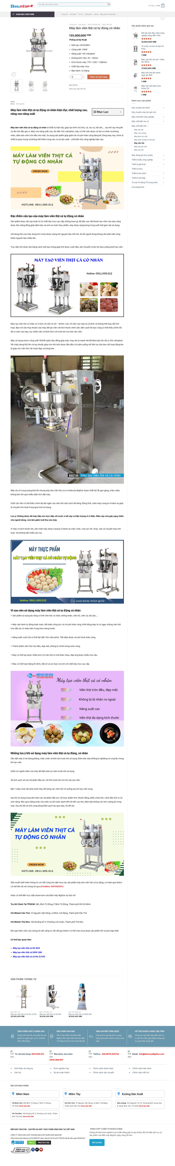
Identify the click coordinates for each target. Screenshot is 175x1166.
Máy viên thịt (139, 143)
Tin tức (80, 14)
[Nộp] (109, 4)
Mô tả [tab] (12, 104)
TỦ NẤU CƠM (55, 1162)
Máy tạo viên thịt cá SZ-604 (50, 1014)
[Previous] (15, 49)
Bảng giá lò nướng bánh (108, 14)
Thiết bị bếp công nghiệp (142, 160)
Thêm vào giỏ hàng (98, 77)
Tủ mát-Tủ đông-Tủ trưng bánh (145, 182)
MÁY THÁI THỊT (43, 1162)
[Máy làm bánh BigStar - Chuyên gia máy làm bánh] (22, 5)
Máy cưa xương (140, 133)
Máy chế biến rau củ (140, 121)
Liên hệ (96, 14)
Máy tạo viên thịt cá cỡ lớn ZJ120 (23, 1014)
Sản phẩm (82, 24)
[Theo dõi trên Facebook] (33, 1149)
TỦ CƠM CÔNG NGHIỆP (70, 1162)
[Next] (61, 49)
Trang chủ (64, 14)
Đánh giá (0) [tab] (20, 104)
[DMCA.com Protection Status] (39, 1142)
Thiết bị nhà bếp (138, 178)
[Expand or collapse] (120, 112)
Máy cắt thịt (138, 130)
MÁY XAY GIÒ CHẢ (86, 1162)
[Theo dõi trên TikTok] (37, 1149)
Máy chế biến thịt (139, 126)
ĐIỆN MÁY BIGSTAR (17, 1162)
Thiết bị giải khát (139, 164)
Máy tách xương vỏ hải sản (144, 140)
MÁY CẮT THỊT (31, 1162)
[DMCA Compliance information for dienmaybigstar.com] (21, 1150)
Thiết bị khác (137, 169)
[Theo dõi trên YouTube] (41, 1149)
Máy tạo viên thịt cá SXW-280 (80, 1014)
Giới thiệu (73, 14)
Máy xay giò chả (140, 146)
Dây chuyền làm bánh (141, 108)
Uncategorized (138, 187)
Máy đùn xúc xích (140, 136)
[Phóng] (14, 74)
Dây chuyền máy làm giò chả (144, 112)
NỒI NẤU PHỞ (115, 1162)
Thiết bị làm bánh (139, 173)
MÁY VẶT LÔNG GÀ (101, 1162)
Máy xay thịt (139, 150)
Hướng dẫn (88, 14)
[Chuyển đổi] (163, 107)
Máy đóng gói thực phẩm (142, 155)
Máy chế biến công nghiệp (143, 117)
